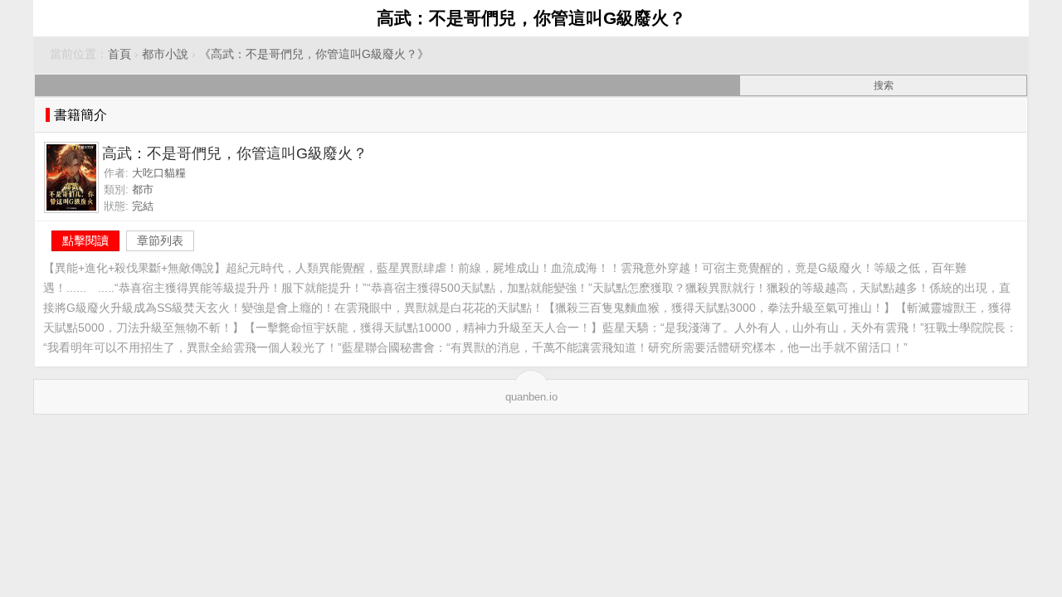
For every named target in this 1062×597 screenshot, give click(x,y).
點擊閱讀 (85, 240)
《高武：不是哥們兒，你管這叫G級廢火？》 (314, 54)
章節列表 (160, 240)
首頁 (119, 54)
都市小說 (165, 54)
